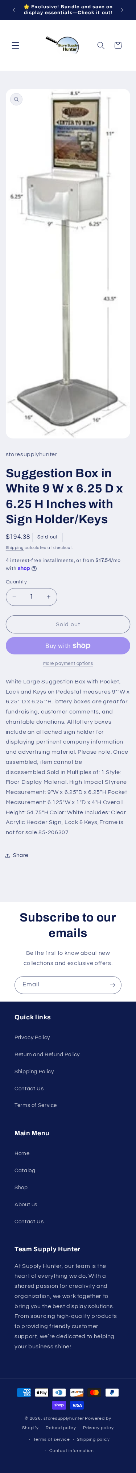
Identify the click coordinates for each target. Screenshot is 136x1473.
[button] (15, 45)
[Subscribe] (112, 985)
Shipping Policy (34, 1071)
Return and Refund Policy (47, 1054)
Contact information (71, 1451)
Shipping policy (93, 1439)
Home (22, 1153)
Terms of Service (36, 1105)
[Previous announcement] (14, 10)
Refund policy (61, 1428)
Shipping (15, 548)
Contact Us (29, 1088)
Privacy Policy (32, 1037)
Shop (21, 1187)
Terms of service (51, 1439)
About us (26, 1204)
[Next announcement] (122, 10)
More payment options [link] (68, 663)
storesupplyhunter (64, 1418)
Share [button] (20, 855)
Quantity (16, 581)
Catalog (25, 1170)
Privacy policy (98, 1428)
